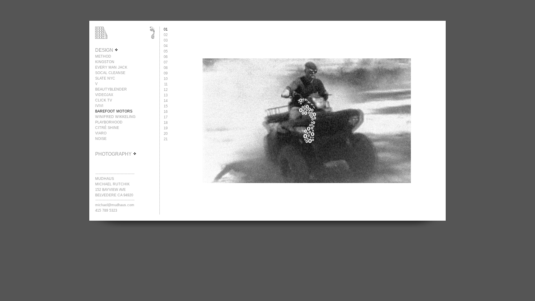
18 (166, 123)
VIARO (101, 133)
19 (166, 128)
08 (166, 68)
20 (166, 134)
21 (166, 139)
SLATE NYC (105, 78)
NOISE (101, 139)
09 (166, 73)
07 (166, 62)
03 (166, 40)
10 (166, 79)
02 (166, 35)
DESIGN (104, 50)
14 (166, 101)
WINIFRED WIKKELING (115, 117)
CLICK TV (103, 100)
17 (166, 117)
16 (166, 112)
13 (166, 95)
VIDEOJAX (104, 95)
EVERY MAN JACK (111, 67)
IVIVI (99, 106)
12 (166, 90)
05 (166, 51)
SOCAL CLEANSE (110, 73)
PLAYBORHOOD (109, 122)
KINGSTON (104, 62)
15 (166, 106)
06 (166, 57)
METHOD (103, 56)
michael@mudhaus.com (114, 205)
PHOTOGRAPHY (114, 154)
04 (166, 46)
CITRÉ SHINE (107, 128)
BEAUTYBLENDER (111, 89)
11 (166, 84)
